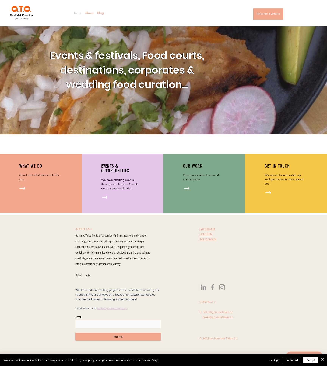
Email (78, 316)
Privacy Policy (149, 360)
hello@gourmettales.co (218, 312)
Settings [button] (274, 360)
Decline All (291, 360)
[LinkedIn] (203, 287)
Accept (311, 360)
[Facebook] (213, 287)
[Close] (322, 360)
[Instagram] (222, 287)
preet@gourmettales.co (217, 317)
